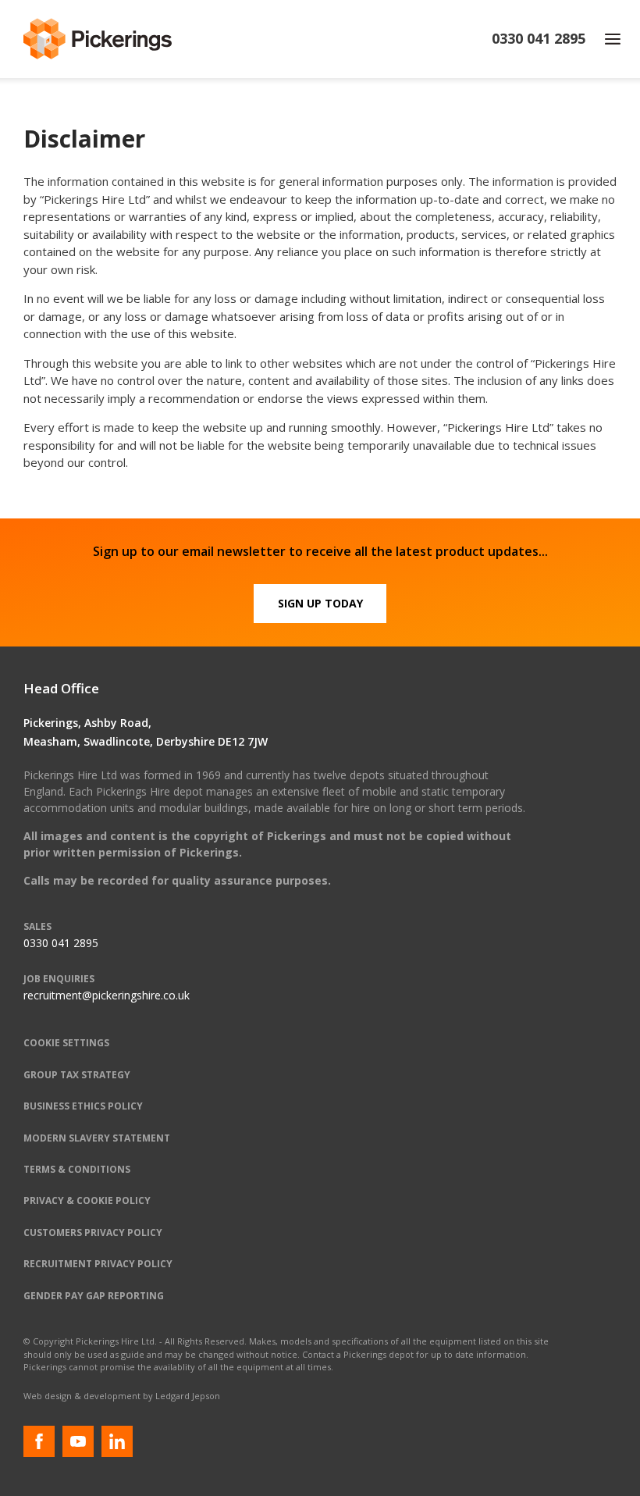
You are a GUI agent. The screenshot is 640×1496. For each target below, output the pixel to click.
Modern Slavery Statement (96, 1138)
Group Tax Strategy (76, 1074)
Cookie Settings (66, 1042)
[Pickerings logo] (97, 39)
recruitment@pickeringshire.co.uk (106, 995)
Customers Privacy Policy (92, 1232)
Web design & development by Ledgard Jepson (121, 1396)
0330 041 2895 (60, 942)
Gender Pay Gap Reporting (93, 1295)
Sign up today (320, 603)
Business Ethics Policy (83, 1106)
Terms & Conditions (76, 1169)
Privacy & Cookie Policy (87, 1200)
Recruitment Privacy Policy (97, 1263)
